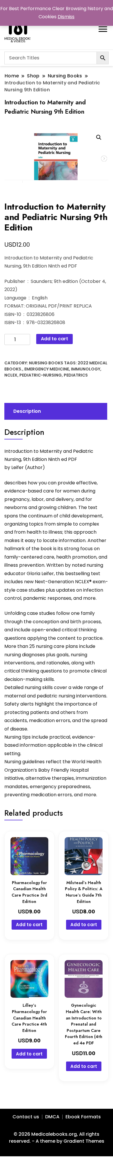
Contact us (25, 1116)
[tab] (55, 411)
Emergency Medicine (46, 369)
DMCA (52, 1116)
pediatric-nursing (40, 375)
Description (27, 411)
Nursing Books (46, 363)
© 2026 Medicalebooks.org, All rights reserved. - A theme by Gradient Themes (56, 1137)
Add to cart (54, 338)
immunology (85, 369)
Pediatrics (76, 375)
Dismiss (66, 16)
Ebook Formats (83, 1116)
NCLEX (10, 375)
